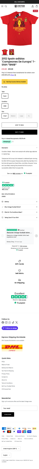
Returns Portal (5, 365)
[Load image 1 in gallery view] (19, 28)
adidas (5, 87)
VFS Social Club (6, 389)
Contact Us (5, 377)
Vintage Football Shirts (10, 460)
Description (5, 148)
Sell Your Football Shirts (8, 386)
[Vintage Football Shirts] (19, 6)
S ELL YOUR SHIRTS (19, 2)
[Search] (7, 6)
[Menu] (2, 6)
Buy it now (19, 132)
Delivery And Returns (7, 368)
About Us (4, 380)
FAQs (3, 362)
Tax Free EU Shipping (8, 371)
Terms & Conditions (7, 383)
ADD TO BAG (19, 125)
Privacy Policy (5, 374)
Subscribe (7, 414)
